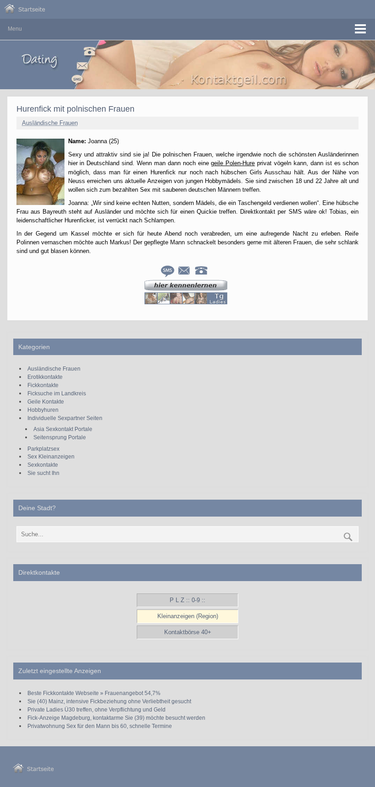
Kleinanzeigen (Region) (187, 616)
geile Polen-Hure (233, 163)
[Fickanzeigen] (24, 11)
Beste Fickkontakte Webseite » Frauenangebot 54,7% (94, 693)
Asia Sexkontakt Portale (62, 429)
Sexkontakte (42, 465)
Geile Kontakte (45, 401)
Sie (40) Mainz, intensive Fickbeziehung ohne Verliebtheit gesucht (109, 701)
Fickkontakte (43, 385)
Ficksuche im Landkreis (56, 393)
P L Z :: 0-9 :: (187, 600)
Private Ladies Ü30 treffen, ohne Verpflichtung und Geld (96, 709)
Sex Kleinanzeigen (51, 456)
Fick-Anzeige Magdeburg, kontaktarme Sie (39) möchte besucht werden (116, 718)
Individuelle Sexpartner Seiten (64, 418)
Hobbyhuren (43, 410)
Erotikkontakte (45, 377)
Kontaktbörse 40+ (187, 632)
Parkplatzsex (43, 449)
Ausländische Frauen (50, 122)
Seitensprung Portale (59, 437)
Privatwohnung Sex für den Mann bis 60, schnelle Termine (99, 726)
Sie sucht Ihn (43, 473)
